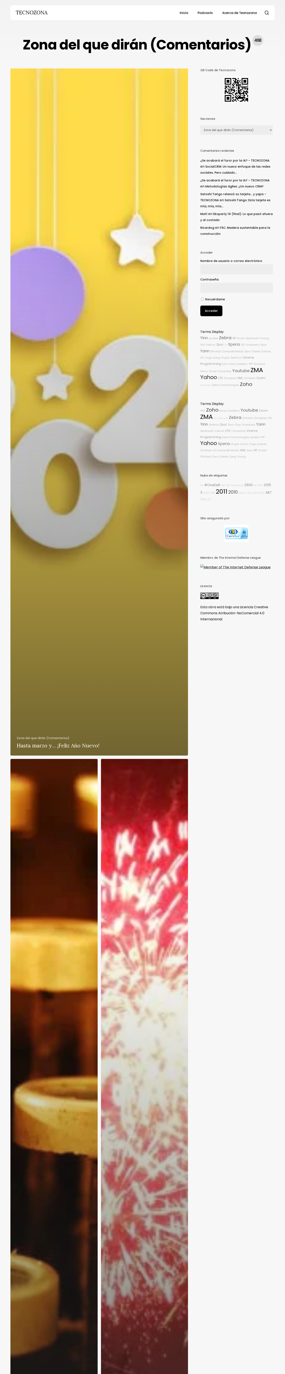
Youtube (241, 371)
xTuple (225, 357)
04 (254, 485)
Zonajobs (230, 378)
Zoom (260, 378)
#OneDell (212, 485)
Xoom (241, 338)
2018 (212, 492)
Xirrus (204, 371)
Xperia (234, 344)
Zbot (219, 345)
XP (234, 338)
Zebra (225, 338)
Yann (204, 351)
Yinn (204, 337)
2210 (255, 492)
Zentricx (235, 357)
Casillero (242, 364)
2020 (261, 492)
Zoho (246, 384)
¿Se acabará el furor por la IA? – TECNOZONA (235, 160)
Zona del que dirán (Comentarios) (43, 738)
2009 (206, 492)
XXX (202, 344)
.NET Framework (234, 485)
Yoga (208, 357)
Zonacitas (224, 371)
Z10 (243, 344)
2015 (267, 485)
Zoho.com (205, 385)
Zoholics (259, 364)
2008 (260, 485)
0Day (241, 492)
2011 (221, 491)
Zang (216, 357)
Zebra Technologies (225, 385)
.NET (268, 492)
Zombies (250, 378)
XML (240, 378)
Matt (203, 214)
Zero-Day (228, 364)
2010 (233, 492)
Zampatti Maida (233, 351)
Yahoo (208, 377)
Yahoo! (211, 344)
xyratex (213, 338)
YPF (251, 364)
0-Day (248, 492)
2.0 (209, 499)
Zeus (263, 344)
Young (264, 338)
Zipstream (253, 338)
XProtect (216, 351)
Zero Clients (253, 351)
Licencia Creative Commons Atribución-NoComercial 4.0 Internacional (234, 613)
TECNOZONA (32, 12)
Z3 (225, 344)
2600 (248, 485)
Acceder (211, 311)
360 (223, 485)
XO (202, 357)
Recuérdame (215, 299)
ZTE (220, 378)
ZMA (257, 370)
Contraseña (209, 279)
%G (201, 485)
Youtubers (252, 344)
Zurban (266, 351)
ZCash (213, 371)
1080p (203, 499)
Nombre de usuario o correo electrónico (231, 261)
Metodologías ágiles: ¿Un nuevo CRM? (234, 186)
